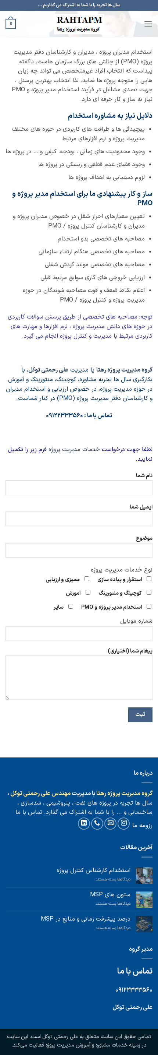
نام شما (144, 476)
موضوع (144, 538)
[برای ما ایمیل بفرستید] (110, 823)
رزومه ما (142, 825)
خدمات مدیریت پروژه (74, 449)
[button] (148, 24)
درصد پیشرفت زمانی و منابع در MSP (85, 919)
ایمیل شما (141, 507)
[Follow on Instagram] (124, 823)
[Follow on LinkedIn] (84, 823)
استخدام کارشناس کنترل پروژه (93, 870)
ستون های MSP (110, 895)
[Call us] (97, 823)
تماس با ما (28, 812)
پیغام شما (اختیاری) (130, 651)
